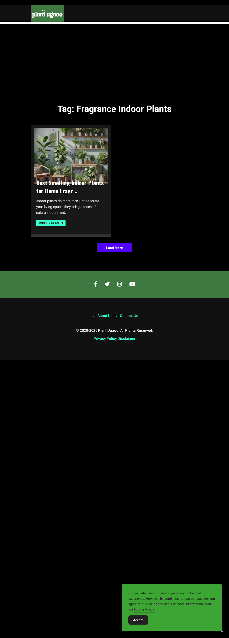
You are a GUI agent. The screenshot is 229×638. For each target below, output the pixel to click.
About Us (105, 316)
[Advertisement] (114, 57)
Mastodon (7, 362)
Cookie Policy (144, 609)
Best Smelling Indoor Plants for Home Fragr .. (70, 186)
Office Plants (183, 47)
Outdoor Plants (186, 38)
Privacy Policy (105, 338)
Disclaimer (126, 338)
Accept (138, 620)
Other (176, 57)
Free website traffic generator (21, 2)
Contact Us (129, 316)
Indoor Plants (184, 29)
